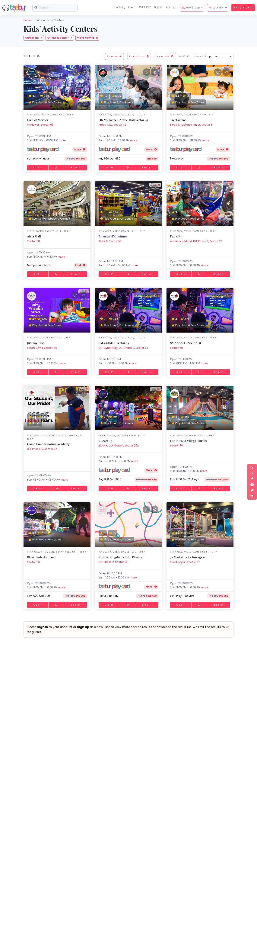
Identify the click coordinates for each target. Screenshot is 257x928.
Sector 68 (33, 241)
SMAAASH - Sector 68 (185, 343)
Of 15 (35, 56)
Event (132, 7)
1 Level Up (106, 441)
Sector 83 (33, 562)
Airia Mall (34, 236)
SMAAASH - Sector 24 (114, 343)
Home (27, 20)
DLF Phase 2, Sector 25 (113, 562)
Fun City (176, 236)
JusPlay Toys (35, 343)
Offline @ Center (58, 37)
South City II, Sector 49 (42, 348)
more (62, 140)
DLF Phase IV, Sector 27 (42, 449)
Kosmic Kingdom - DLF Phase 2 (120, 557)
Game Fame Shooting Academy (48, 444)
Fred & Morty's (37, 120)
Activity (120, 7)
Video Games (86, 37)
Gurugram (32, 37)
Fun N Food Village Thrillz (188, 441)
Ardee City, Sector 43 (112, 125)
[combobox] (212, 56)
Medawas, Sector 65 (40, 125)
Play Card (243, 7)
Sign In (158, 7)
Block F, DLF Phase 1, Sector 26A (119, 445)
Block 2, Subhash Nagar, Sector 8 (191, 125)
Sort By (184, 56)
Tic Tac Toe (178, 120)
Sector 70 (176, 445)
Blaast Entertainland (41, 557)
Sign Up (170, 7)
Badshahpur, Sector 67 (185, 562)
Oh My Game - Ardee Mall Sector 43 (123, 120)
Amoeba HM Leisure (113, 236)
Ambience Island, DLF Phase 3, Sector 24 (196, 241)
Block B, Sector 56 (110, 241)
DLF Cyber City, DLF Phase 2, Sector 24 (123, 348)
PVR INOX (145, 7)
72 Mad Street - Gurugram (188, 557)
